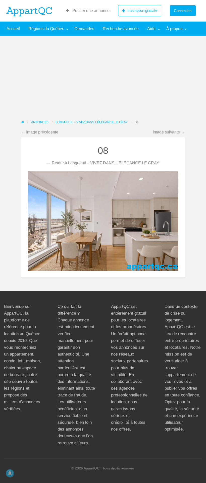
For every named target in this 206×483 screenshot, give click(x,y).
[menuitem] (88, 10)
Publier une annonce (90, 11)
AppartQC (29, 11)
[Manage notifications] (10, 473)
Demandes (84, 29)
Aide (151, 29)
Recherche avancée (121, 29)
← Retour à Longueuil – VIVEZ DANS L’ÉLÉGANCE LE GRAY (103, 163)
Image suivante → (169, 132)
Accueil (13, 29)
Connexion (182, 11)
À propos (174, 29)
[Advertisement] (103, 73)
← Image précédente (39, 132)
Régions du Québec (46, 29)
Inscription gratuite (142, 10)
